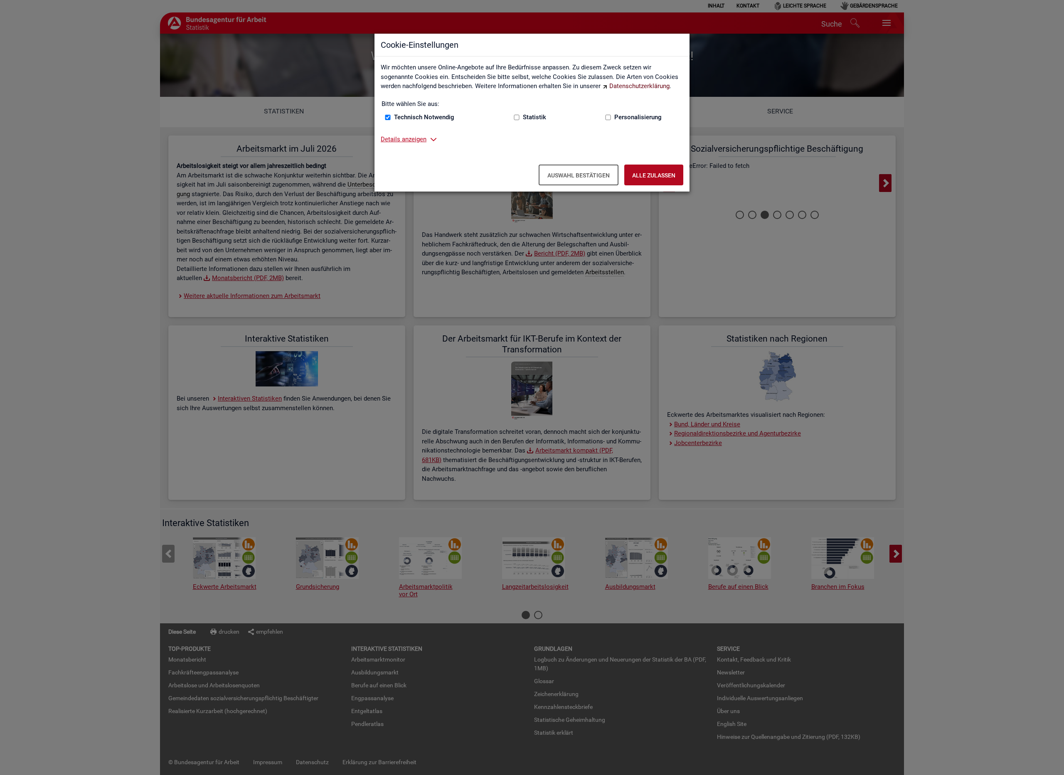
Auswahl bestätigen (578, 175)
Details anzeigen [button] (403, 139)
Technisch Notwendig (424, 117)
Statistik (534, 117)
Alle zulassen (653, 175)
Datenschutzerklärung (639, 86)
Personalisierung (638, 117)
